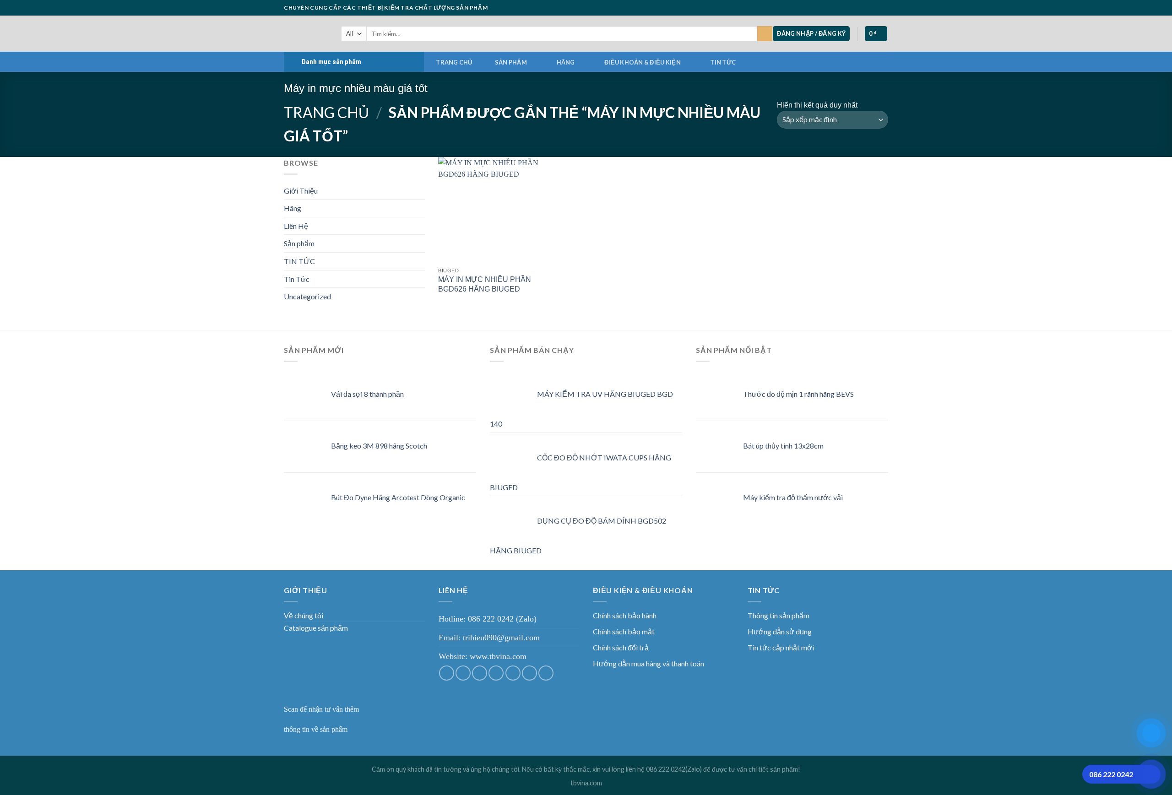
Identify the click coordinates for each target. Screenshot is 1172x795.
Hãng (566, 62)
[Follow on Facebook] (831, 8)
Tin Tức (296, 279)
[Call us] (866, 8)
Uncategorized (307, 296)
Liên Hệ (296, 226)
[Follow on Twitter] (849, 8)
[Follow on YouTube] (883, 8)
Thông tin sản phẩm (778, 615)
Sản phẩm (511, 62)
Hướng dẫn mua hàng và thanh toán (648, 663)
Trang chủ (454, 62)
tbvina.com (586, 783)
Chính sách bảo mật (624, 631)
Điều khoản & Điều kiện (642, 62)
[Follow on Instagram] (839, 8)
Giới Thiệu (301, 190)
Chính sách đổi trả (621, 647)
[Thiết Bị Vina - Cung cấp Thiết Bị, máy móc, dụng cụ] (305, 34)
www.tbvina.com (498, 656)
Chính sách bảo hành (625, 615)
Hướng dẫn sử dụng (780, 631)
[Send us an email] (857, 8)
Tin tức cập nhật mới (781, 647)
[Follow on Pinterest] (875, 8)
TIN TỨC (723, 62)
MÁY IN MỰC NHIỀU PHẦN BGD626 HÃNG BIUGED (484, 284)
